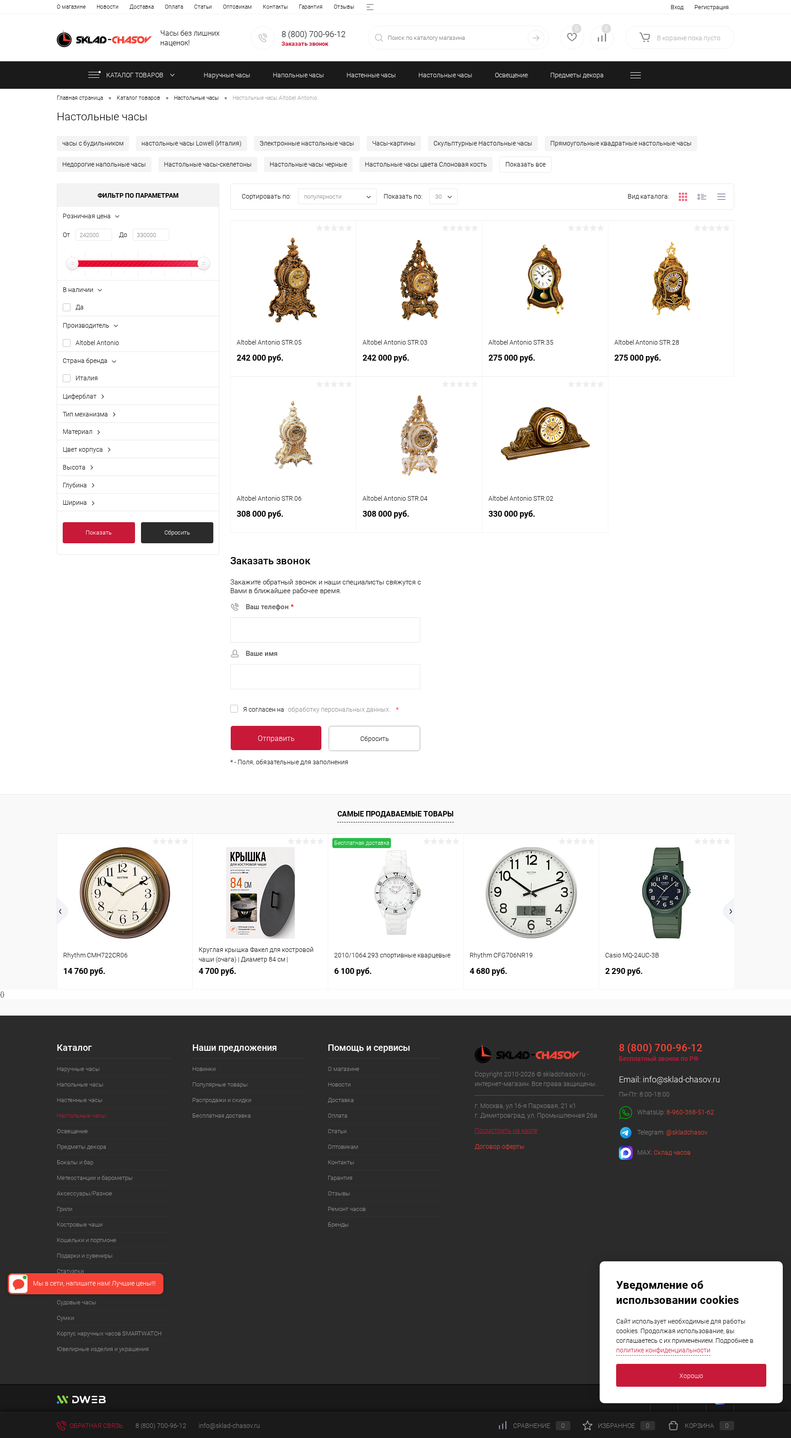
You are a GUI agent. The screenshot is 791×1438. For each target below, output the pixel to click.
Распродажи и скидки (221, 1100)
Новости (108, 7)
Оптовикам (237, 7)
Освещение (72, 1131)
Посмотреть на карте (506, 1130)
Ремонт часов (347, 1209)
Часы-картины (394, 143)
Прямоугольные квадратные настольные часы (621, 143)
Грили (64, 1209)
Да (80, 307)
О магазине (71, 7)
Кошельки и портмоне (86, 1240)
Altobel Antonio (97, 342)
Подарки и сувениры (85, 1255)
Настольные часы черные (308, 164)
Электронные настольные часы (307, 143)
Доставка (142, 7)
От (66, 234)
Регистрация (711, 7)
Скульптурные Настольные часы (482, 143)
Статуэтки (70, 1271)
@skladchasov (687, 1131)
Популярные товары (220, 1084)
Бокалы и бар (75, 1162)
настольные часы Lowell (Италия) (191, 143)
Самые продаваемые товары (395, 814)
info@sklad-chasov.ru (681, 1079)
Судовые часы (76, 1302)
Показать (99, 532)
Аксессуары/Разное (84, 1193)
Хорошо (691, 1375)
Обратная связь (95, 1425)
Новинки (204, 1068)
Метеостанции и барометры (95, 1177)
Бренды (338, 1224)
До (123, 234)
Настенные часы (80, 1100)
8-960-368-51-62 (690, 1111)
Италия (87, 378)
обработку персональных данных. (339, 709)
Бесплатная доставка (221, 1115)
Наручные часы (78, 1068)
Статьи (203, 7)
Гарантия (311, 7)
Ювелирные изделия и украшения (103, 1349)
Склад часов (672, 1152)
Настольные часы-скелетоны (208, 164)
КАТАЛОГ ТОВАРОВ (135, 75)
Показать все (525, 164)
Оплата (174, 7)
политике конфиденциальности (663, 1350)
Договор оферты (500, 1146)
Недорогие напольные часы (104, 164)
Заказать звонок (305, 43)
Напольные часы (80, 1084)
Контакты (275, 7)
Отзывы (344, 7)
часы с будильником (93, 143)
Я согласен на (321, 709)
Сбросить (177, 532)
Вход (677, 7)
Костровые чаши (80, 1224)
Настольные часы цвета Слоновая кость (426, 164)
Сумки (65, 1317)
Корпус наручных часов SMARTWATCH (109, 1333)
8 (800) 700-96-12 (314, 34)
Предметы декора (81, 1146)
